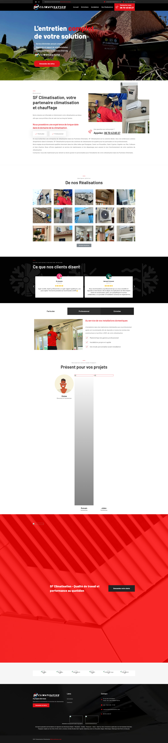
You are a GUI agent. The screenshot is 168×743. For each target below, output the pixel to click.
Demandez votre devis (65, 1)
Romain (84, 508)
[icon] (36, 2)
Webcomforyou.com (55, 739)
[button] (84, 245)
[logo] (50, 7)
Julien (103, 508)
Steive (64, 396)
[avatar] (64, 384)
